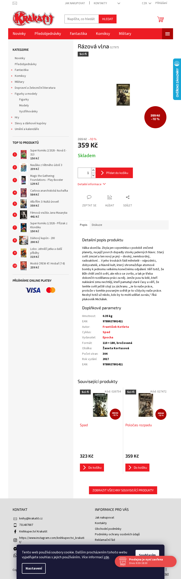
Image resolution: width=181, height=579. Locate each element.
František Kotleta (116, 327)
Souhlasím (147, 555)
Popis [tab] (83, 225)
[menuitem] (19, 33)
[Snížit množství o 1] (93, 175)
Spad (106, 332)
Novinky (20, 58)
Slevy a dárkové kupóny (30, 123)
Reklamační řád (105, 540)
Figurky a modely (26, 94)
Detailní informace (90, 184)
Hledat (107, 19)
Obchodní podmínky (108, 529)
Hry (17, 117)
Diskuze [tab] (97, 225)
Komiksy (20, 76)
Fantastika (21, 70)
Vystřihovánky (28, 111)
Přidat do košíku (117, 173)
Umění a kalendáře (27, 129)
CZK (145, 3)
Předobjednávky (26, 64)
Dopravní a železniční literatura (35, 88)
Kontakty (100, 3)
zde (106, 557)
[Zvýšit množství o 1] (93, 170)
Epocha (108, 337)
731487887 (26, 525)
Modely (24, 105)
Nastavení (34, 568)
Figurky (24, 99)
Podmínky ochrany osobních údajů (117, 534)
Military (19, 82)
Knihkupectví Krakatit (33, 531)
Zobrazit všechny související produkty (123, 490)
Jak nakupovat (75, 3)
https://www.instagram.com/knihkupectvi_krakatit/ (51, 540)
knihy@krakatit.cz (31, 518)
